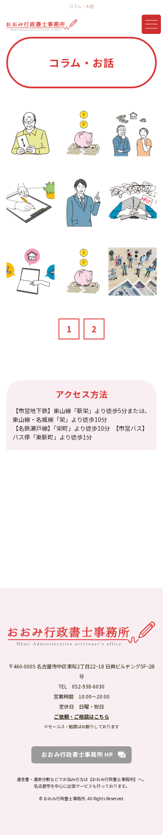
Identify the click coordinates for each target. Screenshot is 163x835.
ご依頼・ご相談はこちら (81, 716)
